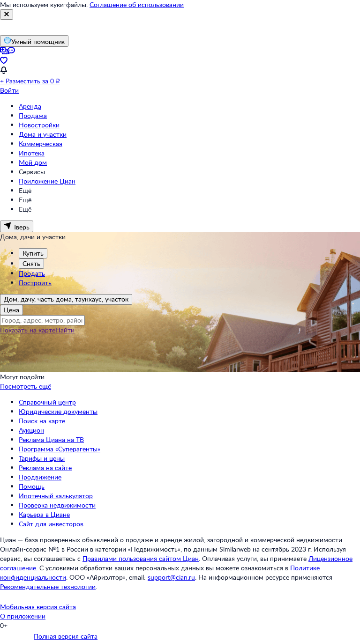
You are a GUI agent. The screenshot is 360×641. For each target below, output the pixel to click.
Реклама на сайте (45, 467)
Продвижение (40, 476)
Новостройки (39, 124)
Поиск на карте (42, 420)
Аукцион (31, 430)
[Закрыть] (6, 14)
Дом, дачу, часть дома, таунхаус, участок (66, 299)
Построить (35, 282)
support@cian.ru (171, 577)
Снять (31, 263)
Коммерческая (40, 143)
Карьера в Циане (44, 514)
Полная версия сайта (66, 636)
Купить (33, 253)
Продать (32, 273)
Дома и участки (43, 134)
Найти (65, 329)
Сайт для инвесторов (51, 523)
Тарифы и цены (42, 458)
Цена (11, 309)
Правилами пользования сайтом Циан (140, 558)
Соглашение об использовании (137, 4)
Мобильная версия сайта (38, 606)
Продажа (33, 115)
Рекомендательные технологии (48, 586)
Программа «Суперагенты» (59, 448)
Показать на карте (27, 329)
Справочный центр (47, 402)
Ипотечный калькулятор (56, 495)
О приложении (22, 616)
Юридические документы (58, 411)
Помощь (32, 486)
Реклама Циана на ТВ (51, 439)
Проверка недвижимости (57, 505)
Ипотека (32, 152)
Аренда (30, 106)
